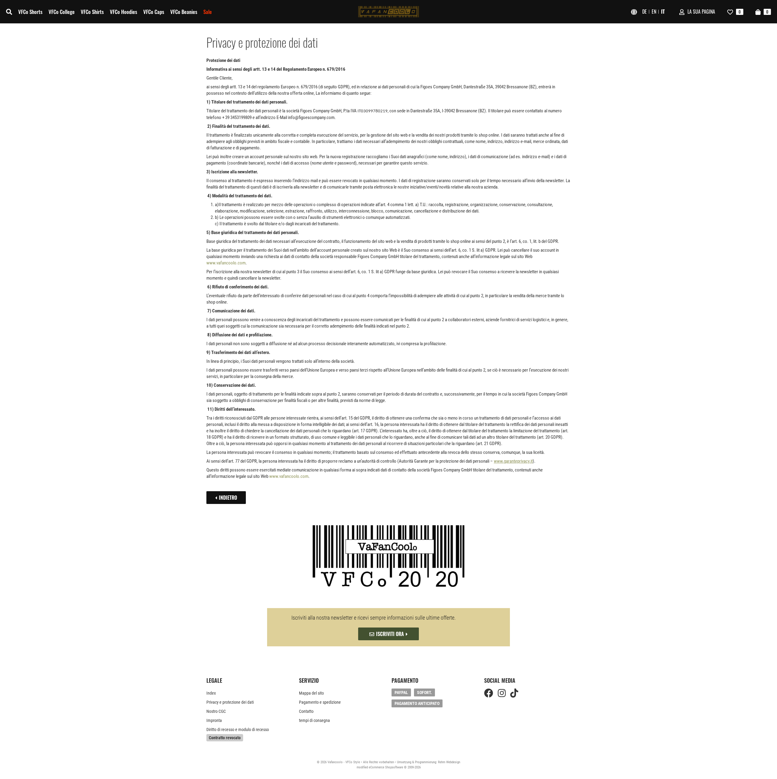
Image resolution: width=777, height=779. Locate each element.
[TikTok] (514, 693)
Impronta (214, 720)
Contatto (306, 711)
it (663, 12)
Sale (207, 12)
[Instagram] (502, 693)
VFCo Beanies (183, 12)
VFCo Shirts (92, 12)
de (644, 12)
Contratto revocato (225, 737)
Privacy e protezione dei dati (230, 702)
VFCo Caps (153, 12)
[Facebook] (488, 693)
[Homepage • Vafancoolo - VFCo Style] (388, 11)
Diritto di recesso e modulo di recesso (237, 729)
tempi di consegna (314, 720)
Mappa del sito (311, 693)
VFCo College (62, 12)
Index (211, 693)
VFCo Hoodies (123, 12)
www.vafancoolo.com (226, 263)
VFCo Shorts (30, 12)
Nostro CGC (216, 711)
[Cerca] (9, 12)
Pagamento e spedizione (320, 702)
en (654, 12)
